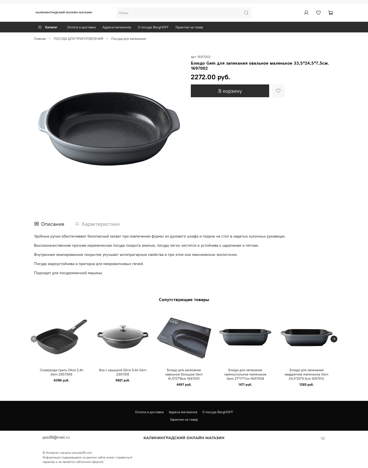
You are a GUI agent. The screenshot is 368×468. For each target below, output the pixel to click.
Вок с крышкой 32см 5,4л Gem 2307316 (123, 372)
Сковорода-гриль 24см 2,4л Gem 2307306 (61, 372)
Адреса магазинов (116, 27)
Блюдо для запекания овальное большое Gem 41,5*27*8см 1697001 (184, 374)
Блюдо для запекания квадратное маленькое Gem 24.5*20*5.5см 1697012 (306, 374)
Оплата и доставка (81, 27)
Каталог (51, 27)
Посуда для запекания (128, 38)
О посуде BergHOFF (153, 27)
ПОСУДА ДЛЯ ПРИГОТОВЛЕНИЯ (78, 38)
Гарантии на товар (189, 27)
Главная (40, 38)
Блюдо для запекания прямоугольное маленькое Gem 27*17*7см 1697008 (245, 374)
